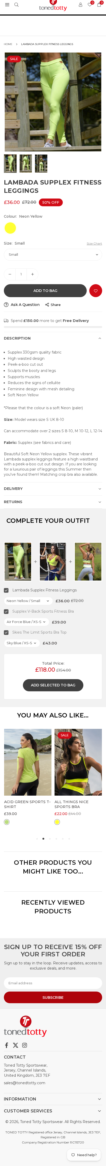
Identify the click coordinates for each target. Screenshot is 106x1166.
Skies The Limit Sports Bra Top (39, 632)
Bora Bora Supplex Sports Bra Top (76, 804)
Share (56, 305)
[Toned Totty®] (53, 4)
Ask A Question (25, 304)
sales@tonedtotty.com (24, 1083)
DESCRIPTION (17, 338)
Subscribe (53, 997)
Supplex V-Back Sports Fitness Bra (43, 611)
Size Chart (94, 243)
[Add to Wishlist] (95, 290)
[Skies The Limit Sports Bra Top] (88, 561)
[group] (53, 102)
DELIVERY (13, 488)
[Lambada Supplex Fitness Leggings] (18, 561)
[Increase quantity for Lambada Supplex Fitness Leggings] (32, 274)
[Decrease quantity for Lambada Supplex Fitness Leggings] (9, 274)
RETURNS (13, 502)
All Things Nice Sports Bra (21, 804)
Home (8, 44)
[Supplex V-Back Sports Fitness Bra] (53, 561)
